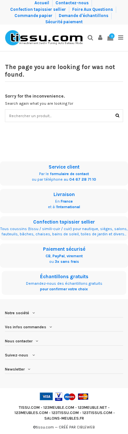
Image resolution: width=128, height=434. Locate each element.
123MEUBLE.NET (92, 407)
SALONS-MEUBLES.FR (64, 418)
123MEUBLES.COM (31, 412)
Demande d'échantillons (84, 15)
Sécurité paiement (64, 21)
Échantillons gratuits (64, 277)
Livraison (64, 194)
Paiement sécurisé (64, 249)
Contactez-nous (72, 2)
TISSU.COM (29, 407)
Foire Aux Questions (93, 9)
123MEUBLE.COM (58, 407)
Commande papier (33, 15)
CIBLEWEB (86, 427)
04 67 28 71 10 (82, 179)
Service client (64, 167)
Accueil (42, 2)
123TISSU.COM (65, 412)
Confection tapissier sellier (38, 9)
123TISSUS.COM (97, 412)
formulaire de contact (69, 174)
